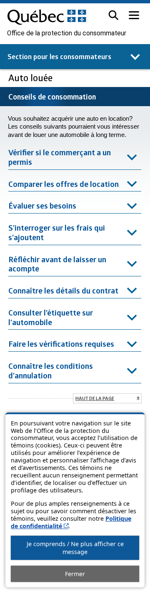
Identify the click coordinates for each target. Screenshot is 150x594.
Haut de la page (94, 398)
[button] (113, 15)
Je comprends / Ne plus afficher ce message (75, 548)
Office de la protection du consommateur (66, 33)
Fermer (75, 574)
